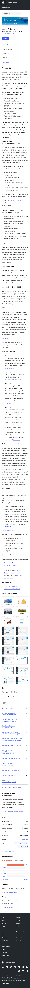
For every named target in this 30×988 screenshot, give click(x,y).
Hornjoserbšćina (11, 962)
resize (26, 846)
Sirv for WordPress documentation (14, 563)
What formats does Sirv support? (12, 745)
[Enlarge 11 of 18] (12, 648)
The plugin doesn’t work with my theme (8, 764)
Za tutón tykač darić (8, 907)
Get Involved (20, 932)
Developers (5, 938)
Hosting (4, 923)
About (3, 917)
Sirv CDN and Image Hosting (13, 34)
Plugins (18, 923)
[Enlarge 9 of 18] (12, 638)
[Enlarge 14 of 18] (26, 658)
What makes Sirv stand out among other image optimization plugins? (12, 739)
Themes (18, 920)
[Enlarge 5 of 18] (12, 618)
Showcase (19, 917)
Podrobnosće (7, 45)
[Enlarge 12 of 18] (26, 648)
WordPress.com (7, 946)
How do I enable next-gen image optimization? (9, 714)
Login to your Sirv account (12, 589)
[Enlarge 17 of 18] (12, 678)
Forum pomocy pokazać (9, 892)
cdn (16, 843)
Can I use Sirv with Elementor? (11, 770)
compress (20, 843)
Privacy (4, 926)
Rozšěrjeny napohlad (8, 851)
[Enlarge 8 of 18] (26, 628)
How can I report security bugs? (11, 787)
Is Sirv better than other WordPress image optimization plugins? (9, 751)
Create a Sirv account (8, 530)
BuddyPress (6, 955)
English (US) (25, 839)
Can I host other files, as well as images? (8, 726)
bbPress (5, 952)
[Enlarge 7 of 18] (12, 628)
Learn (3, 932)
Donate (19, 938)
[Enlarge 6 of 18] (26, 618)
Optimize (21, 846)
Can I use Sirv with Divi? (9, 775)
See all (26, 879)
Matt (4, 949)
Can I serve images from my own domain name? (9, 720)
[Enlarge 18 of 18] (26, 678)
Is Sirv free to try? (7, 708)
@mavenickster (17, 379)
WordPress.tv (7, 941)
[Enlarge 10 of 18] (26, 638)
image (26, 843)
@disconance (9, 403)
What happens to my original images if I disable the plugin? (11, 733)
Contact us (7, 527)
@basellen (16, 440)
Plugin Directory (6, 7)
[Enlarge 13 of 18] (12, 658)
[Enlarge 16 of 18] (26, 668)
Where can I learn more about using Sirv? (9, 781)
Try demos (5, 338)
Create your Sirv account (11, 586)
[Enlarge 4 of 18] (26, 608)
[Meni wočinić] (27, 2)
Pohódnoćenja (7, 49)
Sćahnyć (5, 38)
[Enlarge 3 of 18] (12, 608)
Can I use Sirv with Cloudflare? (11, 758)
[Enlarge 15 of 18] (12, 668)
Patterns (18, 926)
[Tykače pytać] (19, 13)
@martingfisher (9, 368)
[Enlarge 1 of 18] (12, 599)
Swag (18, 941)
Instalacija (6, 53)
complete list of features (14, 200)
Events (18, 935)
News (3, 920)
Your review (5, 879)
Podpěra (6, 62)
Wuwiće (5, 58)
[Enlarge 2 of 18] (26, 599)
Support (4, 935)
